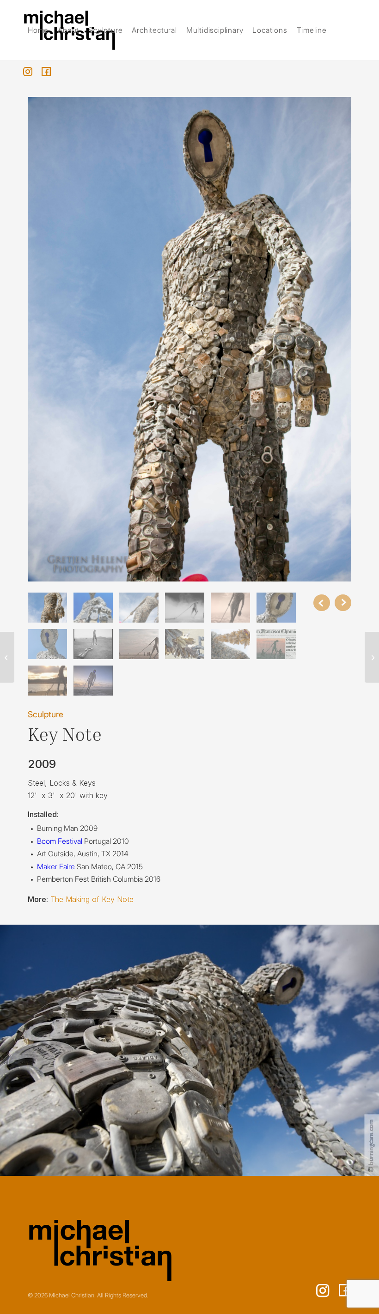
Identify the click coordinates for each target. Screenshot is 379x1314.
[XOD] (7, 657)
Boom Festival (59, 841)
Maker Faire (56, 866)
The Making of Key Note (92, 899)
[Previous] (321, 602)
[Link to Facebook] (46, 71)
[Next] (343, 602)
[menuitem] (38, 30)
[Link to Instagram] (27, 71)
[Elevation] (372, 657)
